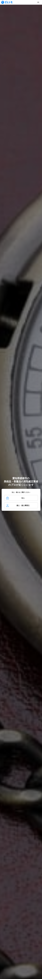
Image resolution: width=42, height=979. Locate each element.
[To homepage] (6, 2)
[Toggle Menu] (38, 2)
